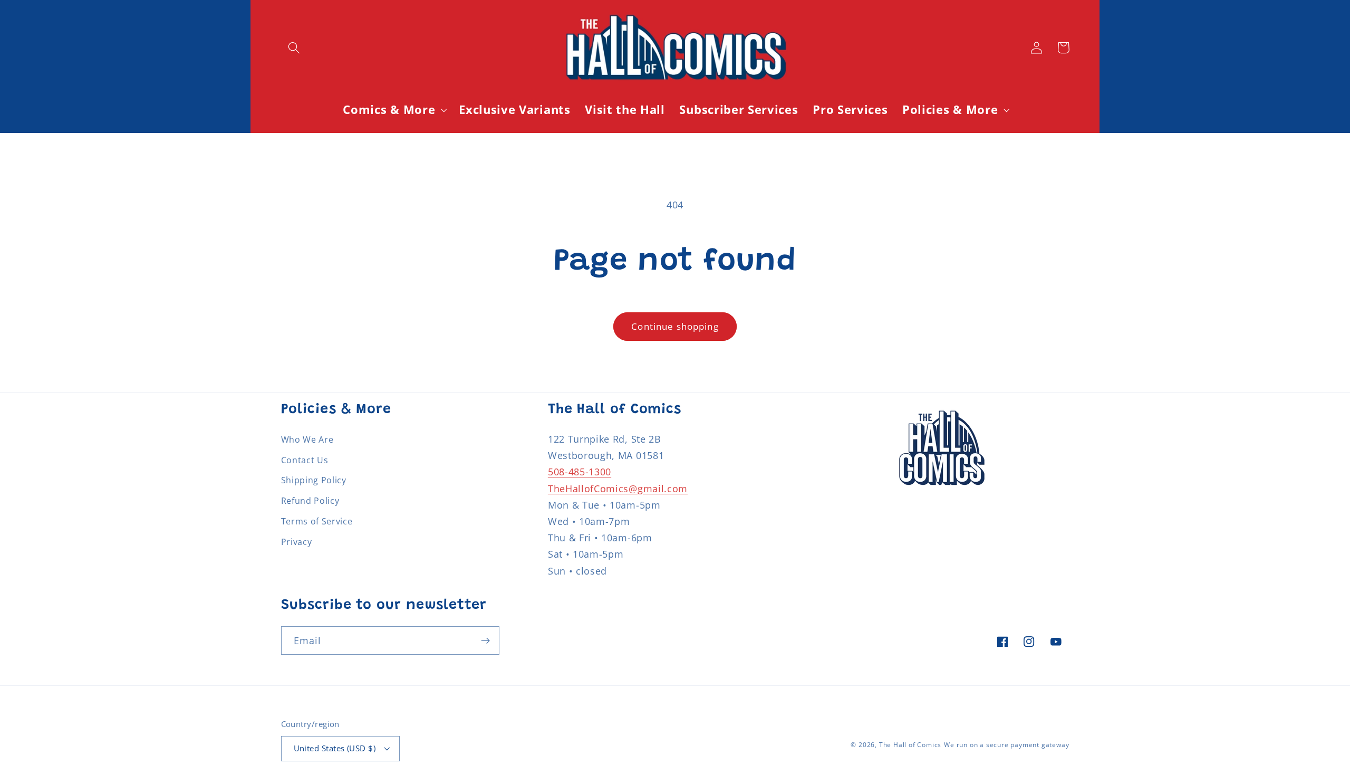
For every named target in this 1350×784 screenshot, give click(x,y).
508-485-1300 (579, 471)
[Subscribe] (485, 640)
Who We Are (307, 439)
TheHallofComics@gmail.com (618, 488)
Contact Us (305, 460)
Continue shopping (675, 326)
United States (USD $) (335, 748)
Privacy (296, 542)
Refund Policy (310, 500)
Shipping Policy (313, 480)
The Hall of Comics (910, 745)
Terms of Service (317, 521)
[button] (294, 47)
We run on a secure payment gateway (1006, 745)
